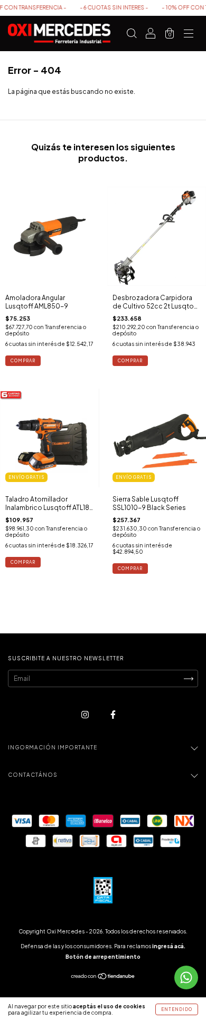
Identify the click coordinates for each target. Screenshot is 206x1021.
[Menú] (188, 35)
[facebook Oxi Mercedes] (113, 715)
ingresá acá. (168, 946)
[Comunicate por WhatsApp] (186, 977)
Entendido (176, 1009)
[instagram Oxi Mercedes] (86, 715)
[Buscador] (131, 35)
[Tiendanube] (103, 977)
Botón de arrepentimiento (103, 956)
